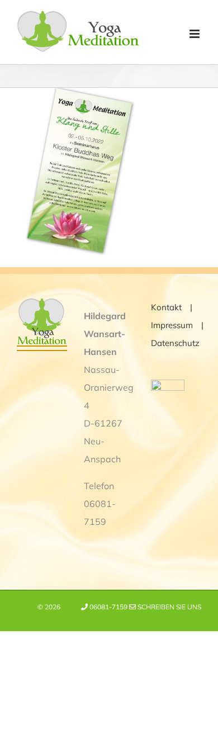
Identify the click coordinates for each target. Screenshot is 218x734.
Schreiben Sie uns (168, 607)
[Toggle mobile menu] (195, 34)
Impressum (172, 325)
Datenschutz (175, 343)
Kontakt (166, 307)
